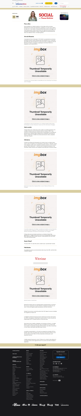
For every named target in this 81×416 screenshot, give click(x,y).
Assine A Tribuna (49, 3)
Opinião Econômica (43, 377)
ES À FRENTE (42, 359)
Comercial (41, 390)
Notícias (27, 352)
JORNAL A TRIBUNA (29, 390)
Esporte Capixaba (15, 380)
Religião (14, 373)
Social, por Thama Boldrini (44, 376)
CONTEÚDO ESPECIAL (44, 395)
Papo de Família (42, 361)
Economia (14, 375)
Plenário (41, 366)
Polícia (13, 372)
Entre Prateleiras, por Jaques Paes (44, 369)
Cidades (14, 368)
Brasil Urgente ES (29, 378)
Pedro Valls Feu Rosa (43, 375)
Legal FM (27, 370)
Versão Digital (28, 393)
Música (27, 361)
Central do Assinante (29, 399)
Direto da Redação (43, 358)
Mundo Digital (42, 364)
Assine (27, 392)
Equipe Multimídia (42, 389)
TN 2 (27, 377)
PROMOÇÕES (42, 381)
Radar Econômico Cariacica (17, 367)
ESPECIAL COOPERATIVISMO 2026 (17, 361)
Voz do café (42, 353)
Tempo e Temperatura (16, 388)
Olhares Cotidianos (43, 374)
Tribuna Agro (15, 366)
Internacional (28, 358)
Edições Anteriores (29, 398)
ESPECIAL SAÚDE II (26, 6)
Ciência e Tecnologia (29, 353)
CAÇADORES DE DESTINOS (34, 6)
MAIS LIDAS (15, 353)
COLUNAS (42, 350)
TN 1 (27, 376)
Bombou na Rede (29, 354)
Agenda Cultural (15, 390)
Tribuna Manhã (28, 379)
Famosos (14, 391)
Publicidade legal (54, 6)
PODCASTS (41, 6)
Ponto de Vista (28, 382)
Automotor (28, 384)
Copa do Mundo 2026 (16, 384)
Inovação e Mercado (43, 354)
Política (14, 374)
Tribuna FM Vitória (29, 368)
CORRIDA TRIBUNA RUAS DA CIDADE (17, 357)
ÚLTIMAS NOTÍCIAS (16, 350)
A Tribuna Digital (47, 6)
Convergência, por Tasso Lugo (44, 370)
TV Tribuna (21, 6)
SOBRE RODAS (28, 364)
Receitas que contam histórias (31, 383)
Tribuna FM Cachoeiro (29, 369)
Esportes (14, 379)
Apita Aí (27, 385)
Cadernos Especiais (29, 394)
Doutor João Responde (43, 352)
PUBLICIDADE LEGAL (43, 384)
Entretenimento (15, 389)
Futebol (14, 381)
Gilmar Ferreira (42, 360)
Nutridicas (41, 365)
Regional (14, 395)
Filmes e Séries (28, 360)
